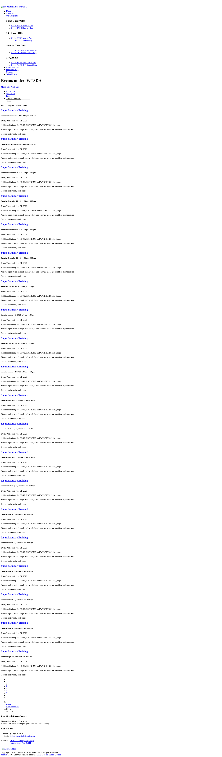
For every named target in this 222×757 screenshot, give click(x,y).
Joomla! (4, 755)
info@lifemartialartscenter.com (22, 736)
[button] (12, 16)
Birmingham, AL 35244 (16, 743)
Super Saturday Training (14, 110)
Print (8, 96)
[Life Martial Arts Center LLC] (14, 7)
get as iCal (10, 93)
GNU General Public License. (49, 755)
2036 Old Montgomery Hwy (22, 740)
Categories (10, 91)
